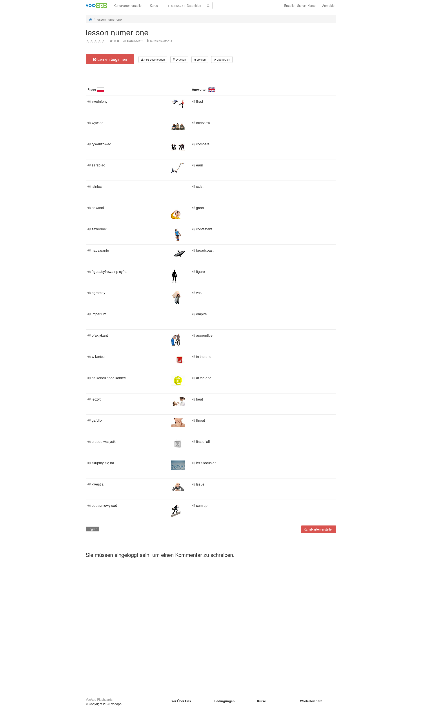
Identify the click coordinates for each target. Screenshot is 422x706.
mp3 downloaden (154, 59)
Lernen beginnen (111, 59)
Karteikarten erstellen (128, 5)
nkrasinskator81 (161, 41)
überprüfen (223, 59)
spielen (201, 59)
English (92, 529)
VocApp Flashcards (99, 699)
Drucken (180, 59)
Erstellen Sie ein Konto (300, 5)
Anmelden (329, 5)
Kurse (154, 5)
